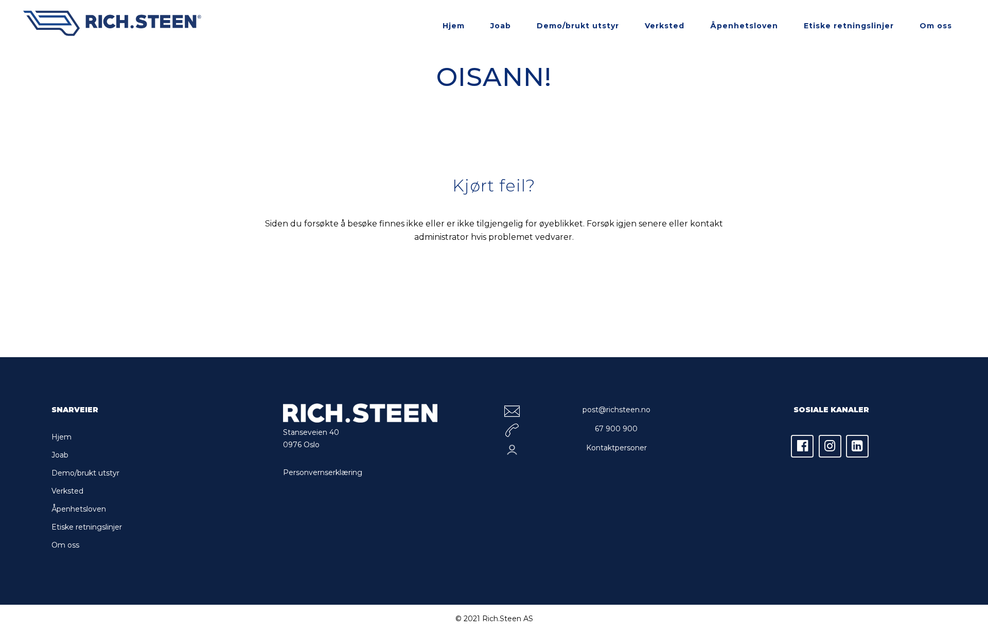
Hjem (61, 437)
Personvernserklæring (322, 472)
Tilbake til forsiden (494, 283)
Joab (59, 455)
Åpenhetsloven (78, 509)
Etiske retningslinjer (86, 527)
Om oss (65, 545)
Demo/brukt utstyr (85, 473)
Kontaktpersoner (616, 447)
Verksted (67, 491)
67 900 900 (616, 428)
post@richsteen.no (616, 409)
